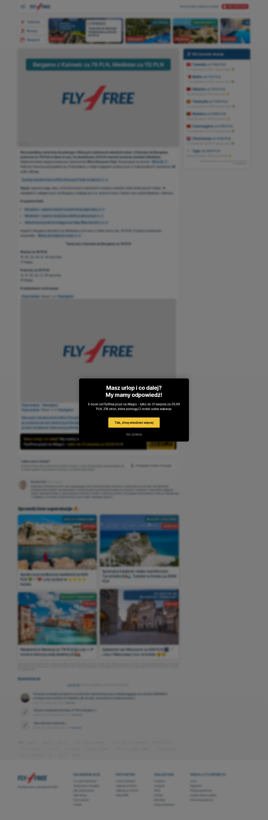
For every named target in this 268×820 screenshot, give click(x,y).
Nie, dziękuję (134, 434)
